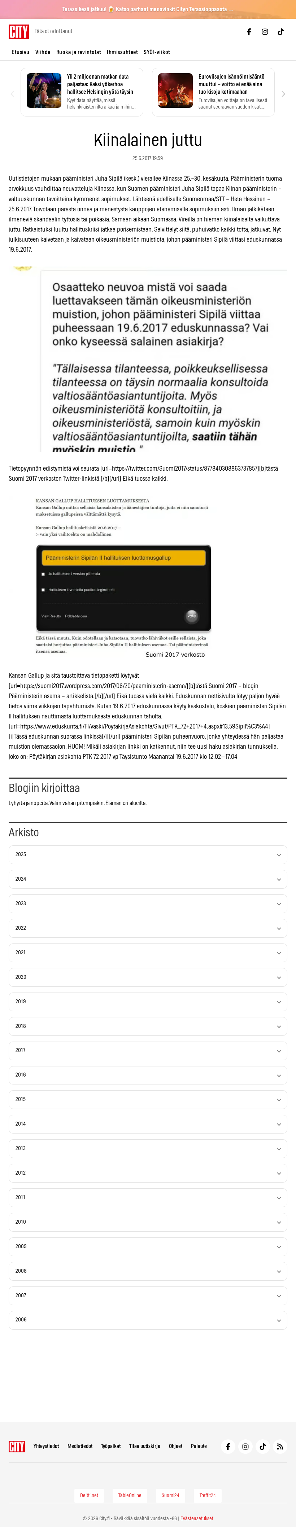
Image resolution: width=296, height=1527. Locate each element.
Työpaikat (111, 1446)
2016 (21, 1075)
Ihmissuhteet (122, 52)
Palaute (199, 1446)
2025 (21, 854)
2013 (21, 1148)
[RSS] (280, 1446)
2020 (21, 977)
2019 (21, 1001)
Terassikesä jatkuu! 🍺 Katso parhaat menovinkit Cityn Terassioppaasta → (148, 9)
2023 (21, 903)
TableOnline (130, 1495)
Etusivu (21, 52)
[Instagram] (264, 31)
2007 (21, 1295)
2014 (21, 1124)
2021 (21, 952)
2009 (21, 1246)
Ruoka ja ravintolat (78, 52)
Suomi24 (170, 1495)
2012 (21, 1173)
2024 (21, 879)
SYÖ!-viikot (157, 52)
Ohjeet (175, 1446)
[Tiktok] (280, 31)
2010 (21, 1222)
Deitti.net (89, 1495)
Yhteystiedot (46, 1446)
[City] (17, 1446)
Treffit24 (208, 1495)
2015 (21, 1099)
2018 (21, 1026)
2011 (20, 1197)
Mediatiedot (80, 1446)
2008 (21, 1271)
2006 (21, 1320)
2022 (21, 928)
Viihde (43, 52)
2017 (20, 1050)
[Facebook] (249, 31)
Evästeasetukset (196, 1518)
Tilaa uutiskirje (144, 1446)
